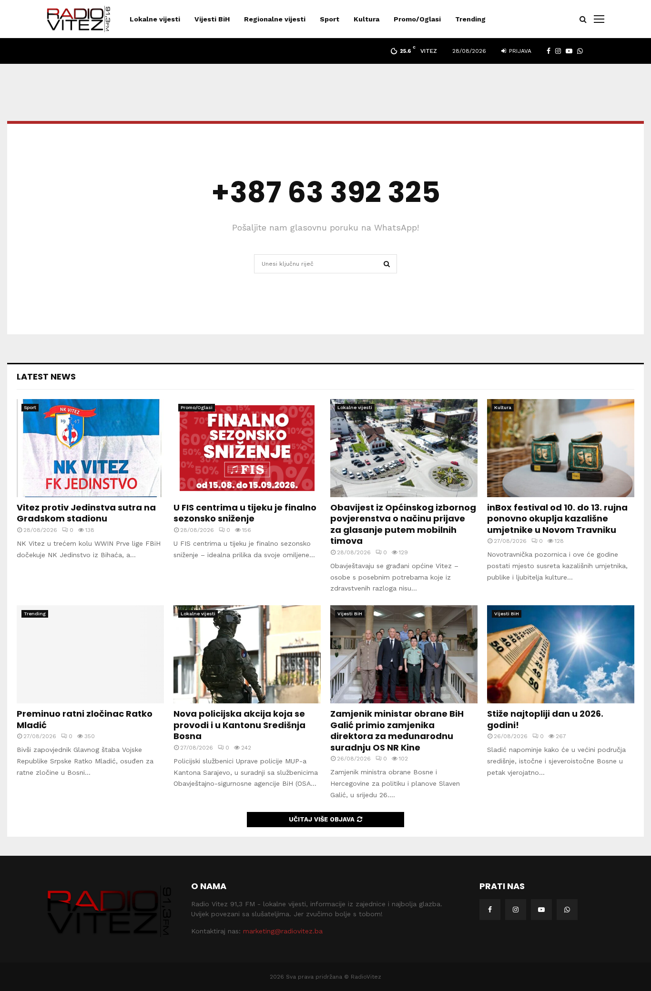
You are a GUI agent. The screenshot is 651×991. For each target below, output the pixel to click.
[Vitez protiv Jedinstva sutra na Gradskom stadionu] (90, 448)
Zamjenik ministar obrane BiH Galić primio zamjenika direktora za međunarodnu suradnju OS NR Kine (397, 730)
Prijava (519, 51)
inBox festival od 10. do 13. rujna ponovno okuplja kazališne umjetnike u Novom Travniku (557, 518)
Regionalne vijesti (274, 19)
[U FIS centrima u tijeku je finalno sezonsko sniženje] (247, 448)
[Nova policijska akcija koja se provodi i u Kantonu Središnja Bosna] (247, 654)
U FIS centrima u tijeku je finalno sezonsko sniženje (244, 512)
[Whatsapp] (567, 909)
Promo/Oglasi (417, 19)
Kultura (366, 19)
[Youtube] (541, 909)
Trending (470, 19)
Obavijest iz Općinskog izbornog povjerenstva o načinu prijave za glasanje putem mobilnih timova (403, 524)
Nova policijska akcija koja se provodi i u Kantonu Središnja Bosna (239, 725)
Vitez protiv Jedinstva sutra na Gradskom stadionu (86, 512)
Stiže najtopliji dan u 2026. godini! (545, 719)
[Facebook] (489, 909)
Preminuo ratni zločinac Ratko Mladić (85, 719)
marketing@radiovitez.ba (283, 931)
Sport (329, 19)
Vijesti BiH (212, 19)
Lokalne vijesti (155, 19)
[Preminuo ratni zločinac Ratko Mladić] (90, 654)
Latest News (46, 376)
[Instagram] (515, 909)
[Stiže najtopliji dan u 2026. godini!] (560, 654)
